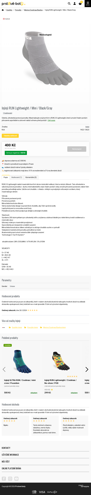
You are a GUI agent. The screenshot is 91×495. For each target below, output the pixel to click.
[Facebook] (5, 480)
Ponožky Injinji (32, 327)
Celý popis (51, 120)
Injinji (87, 127)
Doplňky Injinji (17, 327)
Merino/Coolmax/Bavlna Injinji (54, 327)
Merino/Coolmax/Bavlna (33, 10)
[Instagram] (11, 480)
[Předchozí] (4, 369)
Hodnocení (16, 177)
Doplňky (9, 10)
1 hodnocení (7, 113)
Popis (6, 177)
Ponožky (18, 10)
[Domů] (3, 10)
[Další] (87, 369)
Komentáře (31, 177)
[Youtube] (17, 480)
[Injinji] (5, 327)
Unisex (12, 286)
